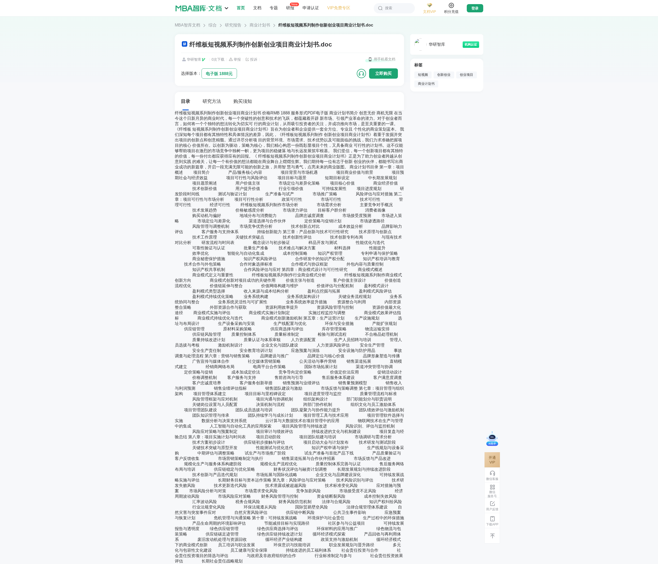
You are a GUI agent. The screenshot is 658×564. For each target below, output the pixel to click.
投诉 (253, 59)
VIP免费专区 (338, 8)
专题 (274, 8)
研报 (290, 7)
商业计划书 (260, 25)
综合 (212, 25)
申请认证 (311, 8)
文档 (257, 8)
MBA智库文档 (187, 25)
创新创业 (444, 75)
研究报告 (233, 25)
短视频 (423, 75)
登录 (475, 8)
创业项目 (466, 75)
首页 (241, 8)
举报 (237, 59)
